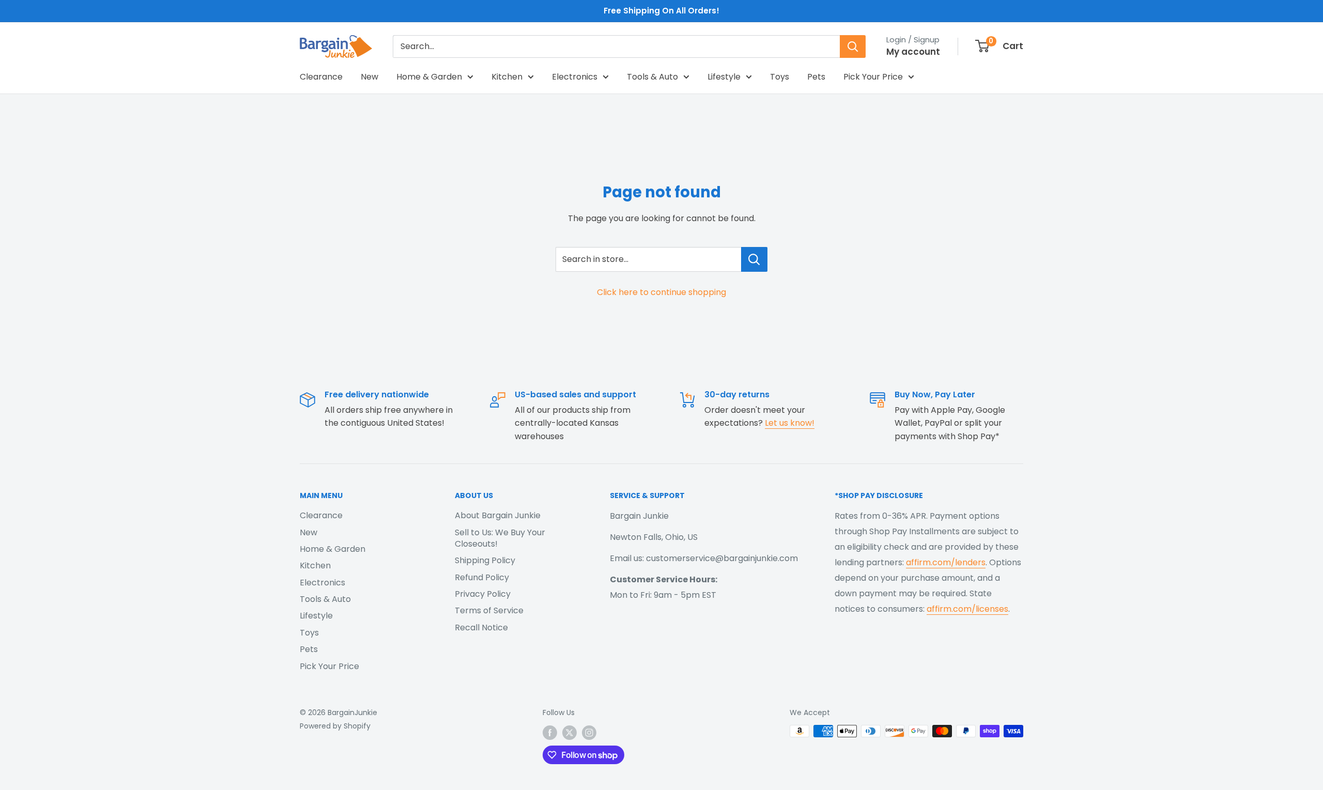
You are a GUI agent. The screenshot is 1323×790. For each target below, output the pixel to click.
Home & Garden (429, 77)
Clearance (321, 77)
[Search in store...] (754, 259)
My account (913, 51)
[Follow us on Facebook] (550, 732)
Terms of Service (489, 610)
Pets (816, 77)
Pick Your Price (873, 77)
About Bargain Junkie (498, 515)
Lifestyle (724, 77)
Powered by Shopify (335, 726)
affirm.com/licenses (967, 609)
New (369, 77)
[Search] (853, 46)
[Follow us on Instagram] (589, 732)
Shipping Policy (485, 560)
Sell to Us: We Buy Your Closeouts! (500, 538)
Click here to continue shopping (661, 292)
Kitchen (506, 77)
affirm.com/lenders (946, 562)
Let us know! (789, 423)
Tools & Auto (652, 77)
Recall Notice (481, 627)
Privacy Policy (483, 594)
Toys (779, 77)
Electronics (574, 77)
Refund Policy (482, 577)
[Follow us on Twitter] (569, 732)
